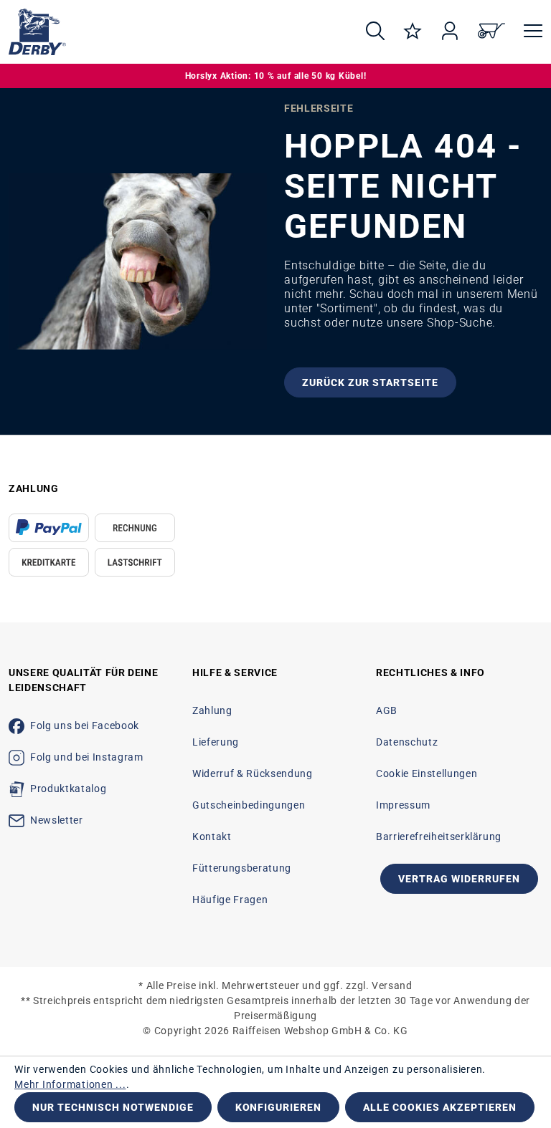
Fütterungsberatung (241, 868)
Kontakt (212, 836)
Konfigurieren (278, 1107)
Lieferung (215, 742)
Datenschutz (407, 742)
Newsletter (56, 820)
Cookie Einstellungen (426, 773)
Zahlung (212, 710)
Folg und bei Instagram (86, 757)
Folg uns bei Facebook (84, 725)
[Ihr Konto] (449, 32)
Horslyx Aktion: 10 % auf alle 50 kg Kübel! (276, 76)
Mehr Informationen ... (70, 1084)
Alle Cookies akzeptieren (440, 1107)
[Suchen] (375, 32)
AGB (386, 710)
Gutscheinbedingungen (248, 805)
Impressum (403, 805)
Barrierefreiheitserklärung (438, 836)
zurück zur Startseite (370, 382)
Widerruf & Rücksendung (252, 773)
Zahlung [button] (34, 488)
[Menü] (528, 32)
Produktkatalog (68, 788)
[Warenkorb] (491, 32)
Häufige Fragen (230, 899)
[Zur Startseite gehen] (174, 32)
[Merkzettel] (412, 32)
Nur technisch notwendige (113, 1107)
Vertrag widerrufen (459, 878)
